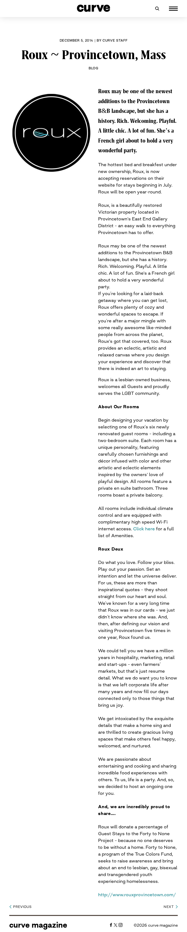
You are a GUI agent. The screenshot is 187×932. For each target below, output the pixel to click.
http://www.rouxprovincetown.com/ (137, 894)
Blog (93, 68)
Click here (144, 528)
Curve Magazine (38, 925)
